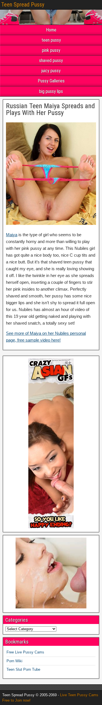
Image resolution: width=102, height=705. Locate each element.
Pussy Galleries (51, 81)
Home (51, 30)
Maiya (11, 234)
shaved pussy (51, 60)
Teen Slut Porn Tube (23, 669)
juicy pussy (51, 70)
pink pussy (51, 50)
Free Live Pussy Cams (25, 652)
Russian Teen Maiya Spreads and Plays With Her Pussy (50, 109)
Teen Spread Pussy (22, 4)
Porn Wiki (14, 661)
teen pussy (51, 40)
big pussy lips (51, 91)
